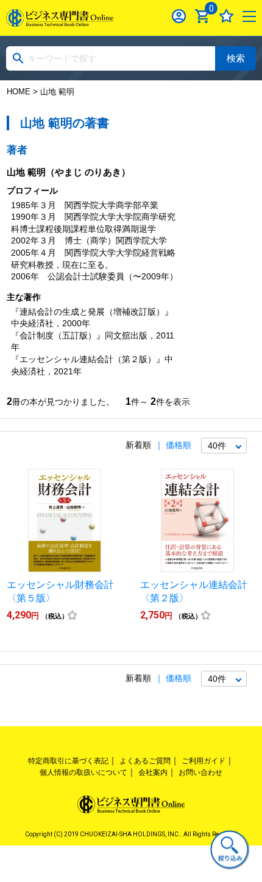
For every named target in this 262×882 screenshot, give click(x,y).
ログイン (179, 16)
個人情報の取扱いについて (83, 772)
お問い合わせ (200, 772)
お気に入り (226, 16)
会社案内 (153, 772)
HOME (18, 91)
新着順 (138, 445)
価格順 (178, 445)
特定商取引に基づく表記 (68, 761)
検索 (236, 58)
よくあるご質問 (145, 761)
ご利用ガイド (203, 761)
